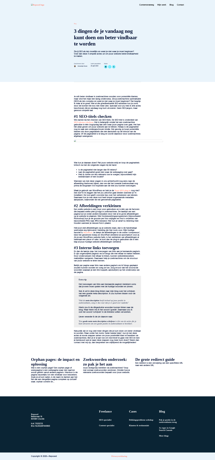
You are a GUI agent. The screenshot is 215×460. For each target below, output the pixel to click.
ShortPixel (87, 232)
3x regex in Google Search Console (167, 429)
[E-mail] (109, 66)
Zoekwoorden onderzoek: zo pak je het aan (105, 362)
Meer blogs (164, 436)
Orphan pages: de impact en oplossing (55, 362)
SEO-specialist (105, 420)
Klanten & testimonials (139, 425)
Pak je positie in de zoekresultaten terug (168, 421)
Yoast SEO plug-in (123, 190)
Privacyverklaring (119, 456)
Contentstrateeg (146, 4)
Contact (180, 4)
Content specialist (106, 425)
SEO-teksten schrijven (83, 122)
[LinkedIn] (105, 66)
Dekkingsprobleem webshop (141, 420)
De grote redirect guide (155, 359)
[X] (113, 66)
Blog (172, 4)
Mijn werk (161, 4)
